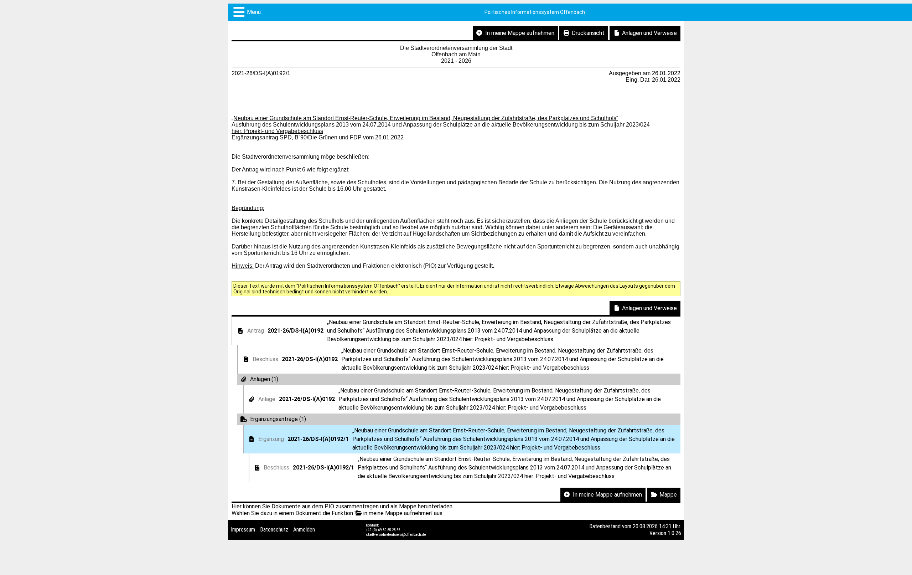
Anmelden (304, 529)
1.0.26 (674, 533)
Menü (254, 12)
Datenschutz (274, 529)
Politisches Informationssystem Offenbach (534, 12)
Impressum (243, 529)
